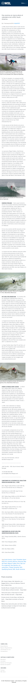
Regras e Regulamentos (6, 647)
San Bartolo (14, 565)
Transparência (4, 651)
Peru (18, 563)
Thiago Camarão (14, 567)
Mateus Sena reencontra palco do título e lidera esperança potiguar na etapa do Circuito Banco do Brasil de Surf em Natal (13, 605)
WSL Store (3, 671)
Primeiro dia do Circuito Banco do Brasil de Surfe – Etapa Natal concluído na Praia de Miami (12, 599)
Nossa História (4, 646)
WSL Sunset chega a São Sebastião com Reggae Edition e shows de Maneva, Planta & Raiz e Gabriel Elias (13, 583)
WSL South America (19, 569)
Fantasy (2, 670)
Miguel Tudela (12, 563)
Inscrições (3, 661)
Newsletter (3, 659)
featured (20, 561)
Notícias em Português (6, 662)
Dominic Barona (12, 561)
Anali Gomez (8, 559)
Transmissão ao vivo (5, 649)
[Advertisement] (12, 623)
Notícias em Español (5, 664)
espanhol (17, 23)
